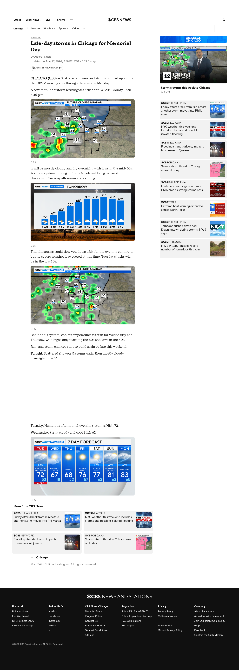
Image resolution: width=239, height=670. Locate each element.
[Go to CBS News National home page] (119, 19)
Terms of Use (165, 625)
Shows (61, 20)
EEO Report (128, 625)
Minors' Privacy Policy (170, 630)
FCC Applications (131, 621)
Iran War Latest (20, 616)
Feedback (200, 630)
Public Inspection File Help (136, 616)
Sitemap (89, 635)
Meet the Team (93, 611)
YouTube (53, 611)
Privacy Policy (165, 611)
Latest (17, 20)
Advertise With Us (95, 625)
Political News (20, 611)
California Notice (167, 616)
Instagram (54, 621)
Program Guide (93, 616)
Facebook (54, 616)
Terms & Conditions (96, 630)
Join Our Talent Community (209, 621)
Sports (63, 28)
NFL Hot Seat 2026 (23, 621)
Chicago (18, 28)
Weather (49, 28)
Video (75, 28)
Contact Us (91, 621)
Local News (33, 20)
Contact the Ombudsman (208, 635)
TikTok (52, 625)
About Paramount (204, 611)
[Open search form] (224, 19)
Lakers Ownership (22, 625)
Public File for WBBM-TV (135, 611)
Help (197, 625)
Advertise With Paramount (209, 616)
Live (48, 19)
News (34, 28)
